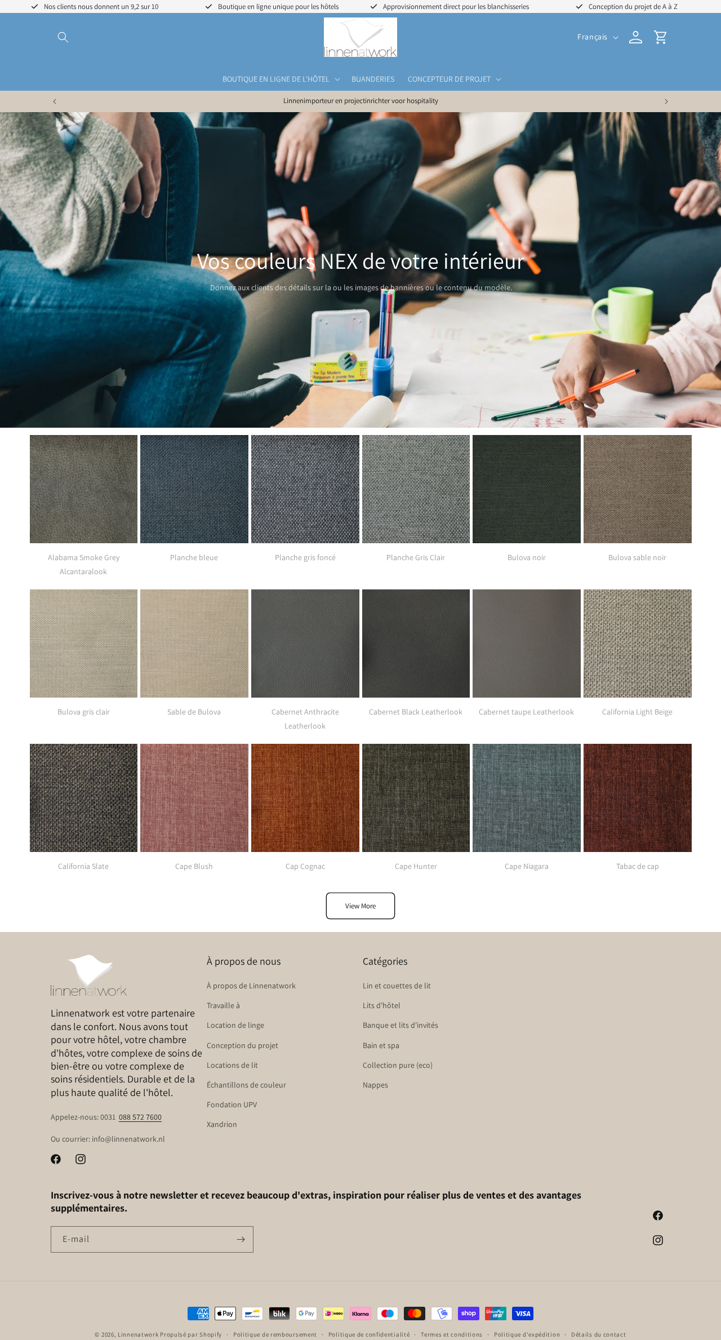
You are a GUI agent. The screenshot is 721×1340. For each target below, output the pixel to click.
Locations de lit (232, 1065)
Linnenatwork (138, 1334)
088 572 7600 (140, 1117)
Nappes (375, 1085)
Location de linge (235, 1025)
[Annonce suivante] (666, 101)
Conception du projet (242, 1045)
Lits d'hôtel (381, 1006)
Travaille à (223, 1006)
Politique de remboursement (275, 1334)
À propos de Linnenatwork (251, 985)
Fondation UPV (232, 1104)
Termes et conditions (452, 1334)
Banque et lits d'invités (400, 1025)
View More (360, 906)
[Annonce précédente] (54, 101)
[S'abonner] (240, 1239)
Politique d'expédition (527, 1334)
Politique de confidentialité (369, 1334)
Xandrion (222, 1125)
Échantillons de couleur (246, 1085)
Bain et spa (381, 1045)
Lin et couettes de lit (397, 985)
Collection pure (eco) (398, 1065)
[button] (63, 37)
